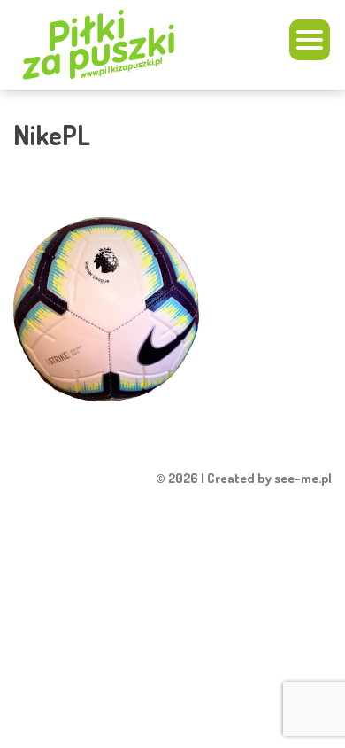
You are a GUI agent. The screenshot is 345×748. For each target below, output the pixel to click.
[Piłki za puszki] (117, 44)
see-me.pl (303, 478)
